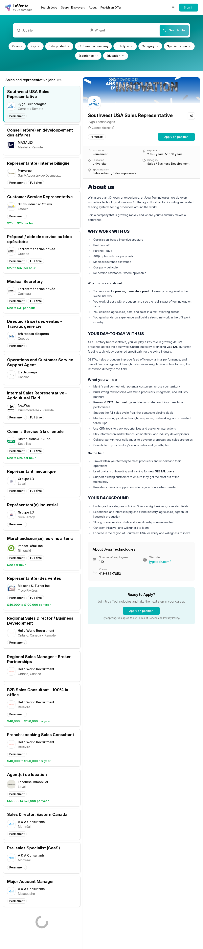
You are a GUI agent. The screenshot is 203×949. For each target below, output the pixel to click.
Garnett (96, 127)
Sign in (188, 7)
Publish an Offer (111, 7)
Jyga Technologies (101, 122)
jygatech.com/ (160, 562)
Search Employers (73, 7)
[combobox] (122, 30)
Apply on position (176, 136)
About (93, 7)
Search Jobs (48, 7)
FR (173, 7)
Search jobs (177, 30)
